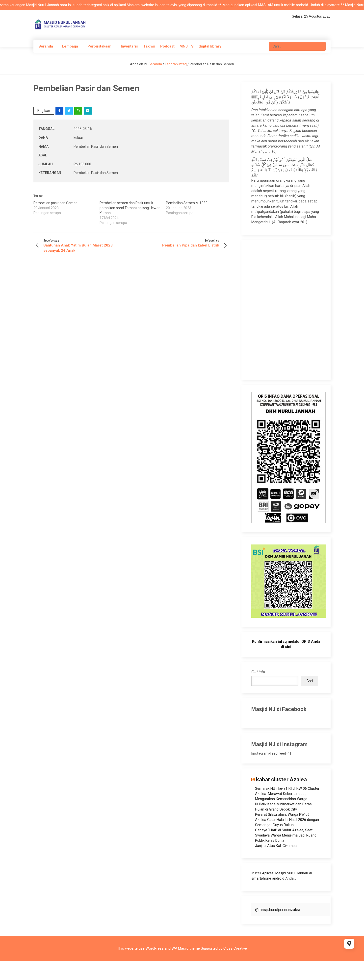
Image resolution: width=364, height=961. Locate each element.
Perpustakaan (99, 46)
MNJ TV (187, 46)
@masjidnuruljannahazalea (277, 909)
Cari (310, 681)
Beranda (45, 46)
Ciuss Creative (235, 948)
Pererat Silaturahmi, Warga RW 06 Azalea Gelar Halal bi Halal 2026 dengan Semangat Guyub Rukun (287, 819)
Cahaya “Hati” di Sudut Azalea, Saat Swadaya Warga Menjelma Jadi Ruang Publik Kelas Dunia (285, 835)
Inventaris (129, 46)
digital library (210, 46)
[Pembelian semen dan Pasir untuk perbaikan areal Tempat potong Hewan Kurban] (133, 212)
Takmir (149, 46)
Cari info (258, 671)
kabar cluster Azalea (281, 779)
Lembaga (70, 46)
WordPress (155, 948)
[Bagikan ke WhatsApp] (78, 111)
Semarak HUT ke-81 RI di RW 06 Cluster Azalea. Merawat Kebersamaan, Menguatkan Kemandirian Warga (287, 793)
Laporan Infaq (176, 64)
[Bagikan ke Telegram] (88, 111)
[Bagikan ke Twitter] (69, 111)
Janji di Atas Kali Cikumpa (276, 845)
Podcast (167, 46)
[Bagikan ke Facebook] (59, 111)
